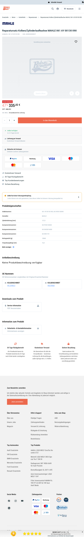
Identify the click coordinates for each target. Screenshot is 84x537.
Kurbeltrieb (22, 17)
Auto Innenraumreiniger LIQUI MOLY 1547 (41, 475)
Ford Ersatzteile (12, 467)
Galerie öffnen (41, 93)
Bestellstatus (35, 439)
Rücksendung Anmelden (39, 435)
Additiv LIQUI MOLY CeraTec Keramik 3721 (42, 451)
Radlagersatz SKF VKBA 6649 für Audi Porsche (41, 464)
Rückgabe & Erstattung (39, 430)
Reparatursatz (32, 17)
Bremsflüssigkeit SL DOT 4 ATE (41, 470)
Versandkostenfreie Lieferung (17, 113)
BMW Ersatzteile (13, 459)
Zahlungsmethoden (37, 422)
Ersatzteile (5, 17)
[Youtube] (22, 502)
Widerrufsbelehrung (61, 426)
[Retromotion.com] (6, 9)
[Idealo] (66, 501)
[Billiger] (59, 501)
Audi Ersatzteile (12, 450)
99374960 (51, 286)
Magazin (10, 426)
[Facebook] (9, 502)
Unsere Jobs (11, 422)
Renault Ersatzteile (13, 471)
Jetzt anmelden (17, 402)
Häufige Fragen (36, 418)
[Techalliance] (62, 517)
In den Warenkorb (50, 120)
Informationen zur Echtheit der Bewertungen (61, 536)
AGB (56, 418)
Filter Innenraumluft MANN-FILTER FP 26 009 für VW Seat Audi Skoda (42, 483)
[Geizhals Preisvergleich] (62, 509)
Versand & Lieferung (38, 426)
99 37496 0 (11, 286)
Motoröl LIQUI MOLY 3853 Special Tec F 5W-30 (41, 458)
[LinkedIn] (9, 509)
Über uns (10, 418)
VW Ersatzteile (12, 454)
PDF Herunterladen (14, 308)
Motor (13, 17)
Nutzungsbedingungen (62, 422)
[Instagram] (16, 502)
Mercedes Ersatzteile (14, 463)
